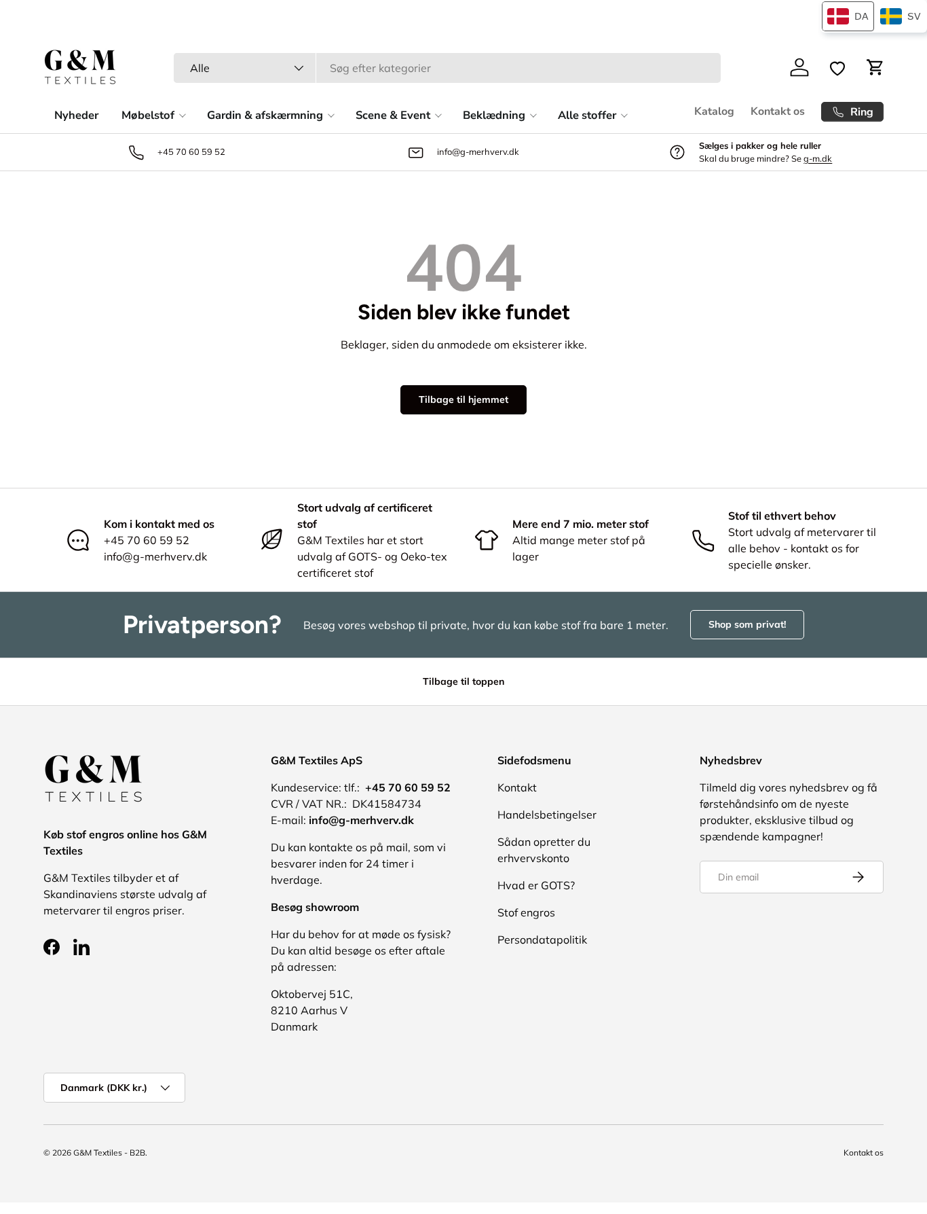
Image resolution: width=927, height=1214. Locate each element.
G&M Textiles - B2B (109, 1152)
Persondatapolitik (542, 939)
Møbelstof (147, 115)
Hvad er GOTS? (536, 885)
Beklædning (494, 115)
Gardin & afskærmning (265, 115)
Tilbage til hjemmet (463, 399)
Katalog (714, 111)
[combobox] (447, 68)
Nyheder (76, 115)
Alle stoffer (587, 115)
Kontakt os (778, 111)
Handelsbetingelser (547, 814)
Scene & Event (393, 115)
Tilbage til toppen (463, 681)
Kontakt (517, 787)
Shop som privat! (747, 624)
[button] (875, 67)
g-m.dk (817, 158)
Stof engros (526, 912)
